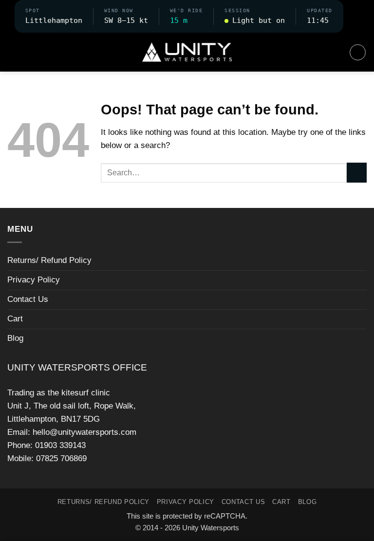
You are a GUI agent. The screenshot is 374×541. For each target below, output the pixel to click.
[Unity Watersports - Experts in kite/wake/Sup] (187, 52)
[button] (351, 16)
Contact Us (27, 299)
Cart (15, 318)
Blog (15, 338)
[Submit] (357, 173)
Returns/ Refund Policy (49, 260)
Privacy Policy (33, 279)
